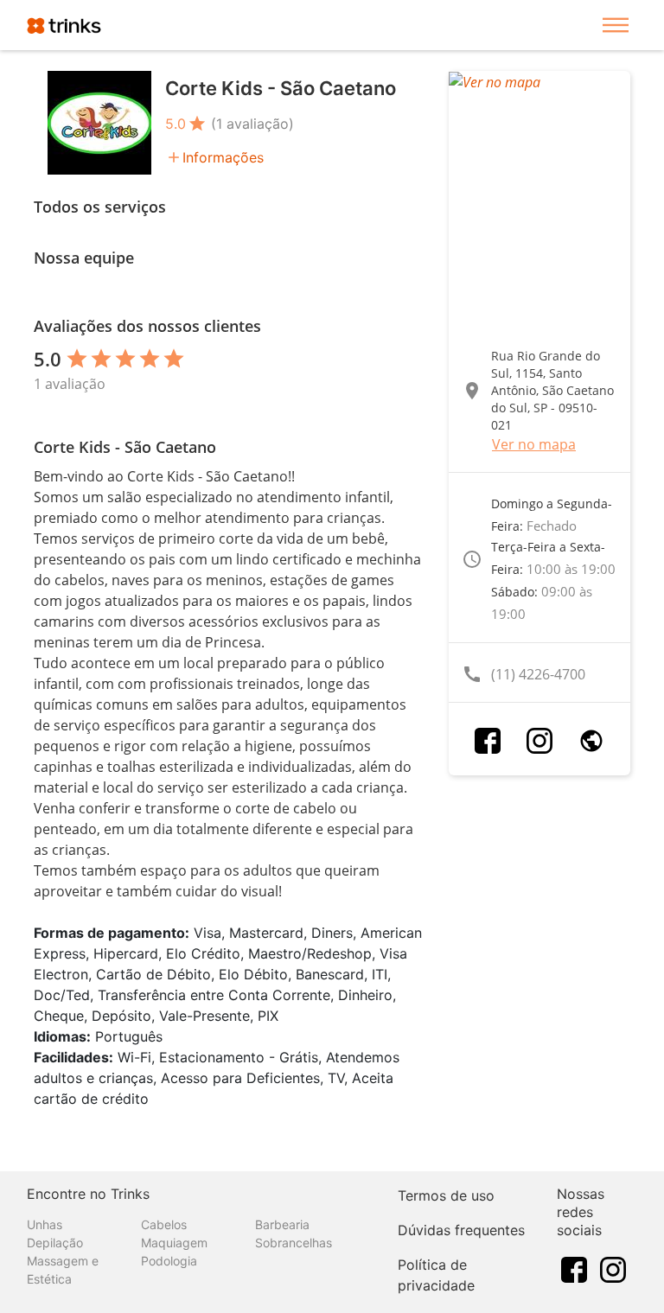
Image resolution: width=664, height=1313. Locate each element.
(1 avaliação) (252, 123)
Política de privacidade (436, 1275)
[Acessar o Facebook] (487, 740)
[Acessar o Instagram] (539, 740)
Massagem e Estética (63, 1269)
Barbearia (282, 1224)
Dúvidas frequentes (461, 1230)
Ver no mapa (534, 444)
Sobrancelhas (293, 1242)
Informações (223, 157)
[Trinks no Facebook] (574, 1268)
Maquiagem (174, 1242)
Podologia (169, 1260)
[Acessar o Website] (591, 740)
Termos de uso (446, 1195)
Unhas (44, 1224)
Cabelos (164, 1224)
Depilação (55, 1242)
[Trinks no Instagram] (613, 1268)
